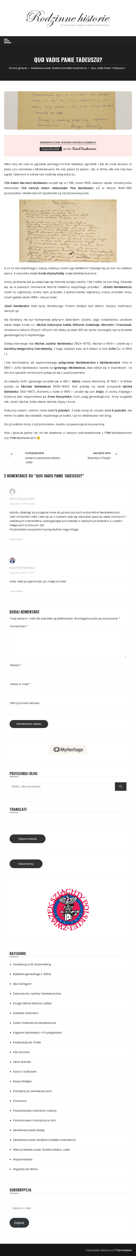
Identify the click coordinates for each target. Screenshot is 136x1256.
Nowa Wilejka (22, 1081)
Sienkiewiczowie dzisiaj (28, 1130)
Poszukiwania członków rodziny (35, 1111)
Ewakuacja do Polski (27, 1042)
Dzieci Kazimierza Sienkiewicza (34, 1023)
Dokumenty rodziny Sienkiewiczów (37, 994)
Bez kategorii (22, 984)
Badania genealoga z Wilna (32, 974)
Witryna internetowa (24, 703)
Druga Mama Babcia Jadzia (32, 1003)
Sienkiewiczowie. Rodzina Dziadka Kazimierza (68, 142)
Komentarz (19, 626)
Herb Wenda (22, 1062)
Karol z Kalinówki (24, 1072)
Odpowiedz (16, 539)
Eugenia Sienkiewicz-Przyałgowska (37, 1033)
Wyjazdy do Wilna (25, 1169)
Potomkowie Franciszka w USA (34, 1120)
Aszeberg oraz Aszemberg (32, 964)
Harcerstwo (21, 1052)
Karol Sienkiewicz (84, 148)
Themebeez (123, 1250)
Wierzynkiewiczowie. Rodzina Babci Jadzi (41, 1150)
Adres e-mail (20, 684)
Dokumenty (26, 864)
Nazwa (16, 665)
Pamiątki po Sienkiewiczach (32, 1091)
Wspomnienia (27, 839)
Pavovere (20, 1101)
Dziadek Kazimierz (26, 1013)
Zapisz (19, 1223)
